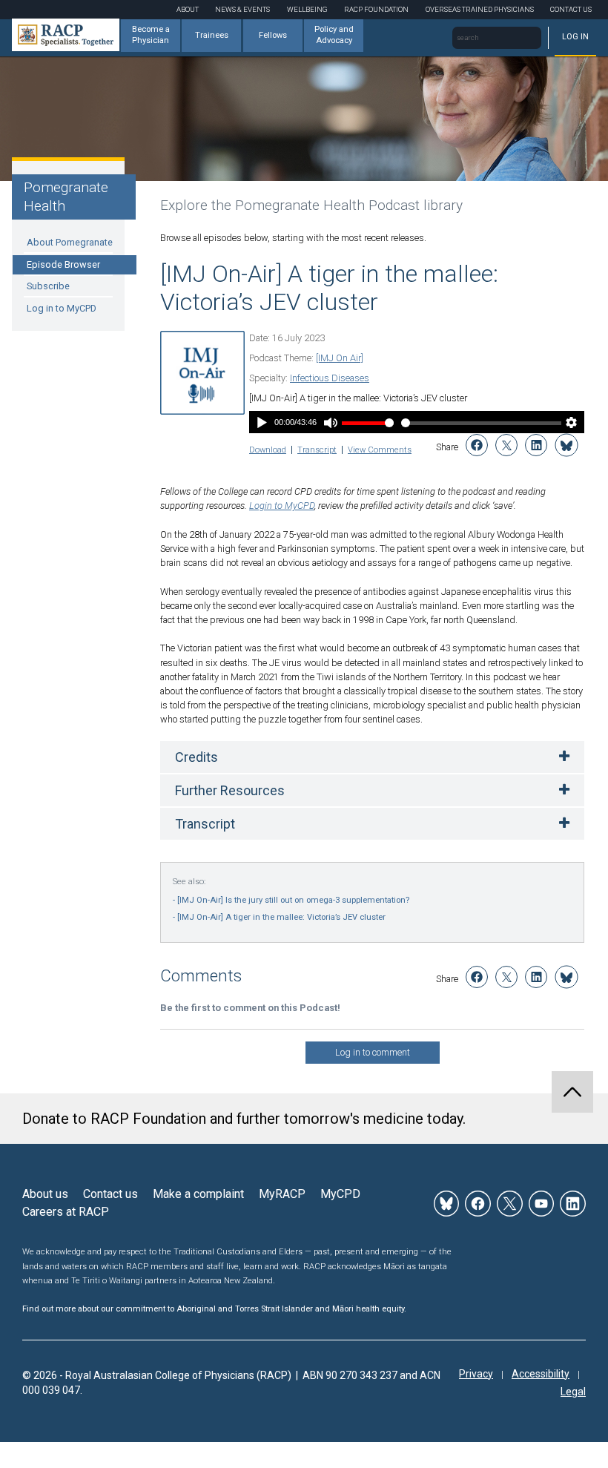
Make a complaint (198, 1194)
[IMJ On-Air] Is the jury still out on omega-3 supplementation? (293, 900)
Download (267, 450)
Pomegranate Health (66, 196)
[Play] (262, 424)
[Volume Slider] (368, 423)
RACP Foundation (376, 9)
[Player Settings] (571, 424)
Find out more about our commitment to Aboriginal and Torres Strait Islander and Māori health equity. (214, 1309)
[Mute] (330, 424)
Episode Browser (63, 264)
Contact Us (571, 9)
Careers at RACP (65, 1212)
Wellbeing (307, 9)
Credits (196, 757)
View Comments (380, 450)
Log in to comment (372, 1052)
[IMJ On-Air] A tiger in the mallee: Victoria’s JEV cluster (281, 917)
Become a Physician (151, 34)
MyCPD (340, 1194)
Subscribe (48, 286)
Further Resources (230, 790)
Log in (575, 37)
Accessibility (540, 1374)
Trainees (211, 35)
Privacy (476, 1374)
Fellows (273, 35)
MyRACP (282, 1194)
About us (45, 1194)
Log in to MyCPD (61, 308)
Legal (573, 1392)
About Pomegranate (70, 242)
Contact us (110, 1194)
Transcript (317, 450)
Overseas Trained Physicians (480, 9)
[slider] (481, 423)
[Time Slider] (481, 423)
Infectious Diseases (329, 378)
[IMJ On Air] (339, 357)
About (187, 9)
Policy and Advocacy (334, 34)
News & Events (242, 9)
